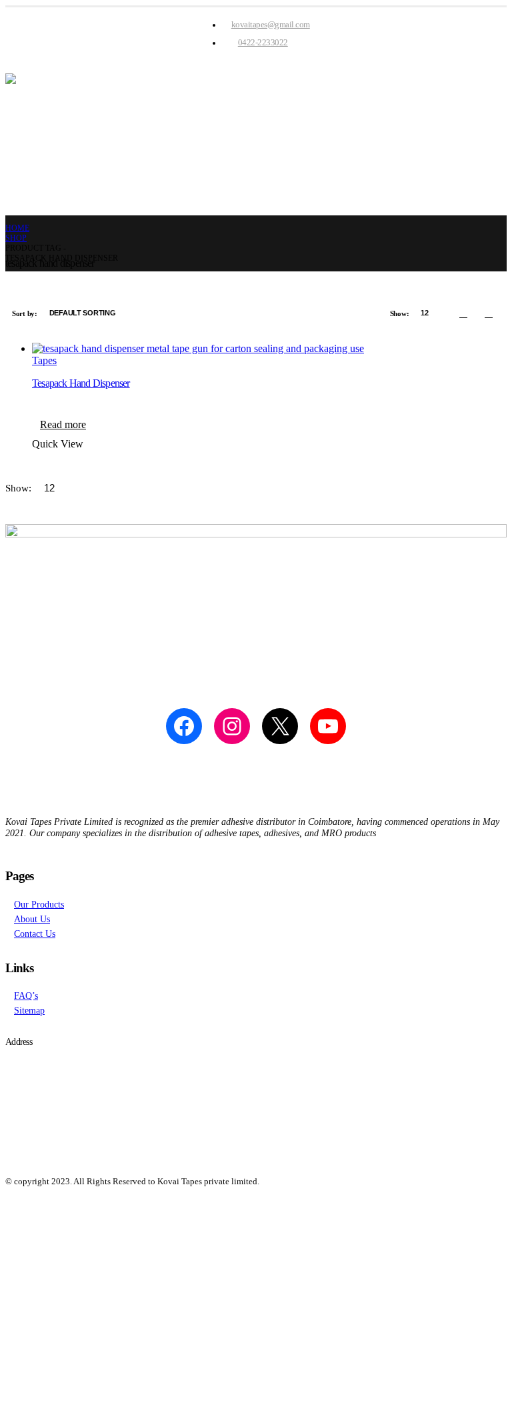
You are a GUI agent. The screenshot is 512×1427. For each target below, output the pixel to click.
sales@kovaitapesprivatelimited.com (90, 1091)
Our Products (39, 904)
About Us (32, 919)
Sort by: (25, 313)
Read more (63, 424)
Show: (400, 313)
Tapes (44, 360)
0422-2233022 (263, 42)
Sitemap (29, 1010)
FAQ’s (26, 995)
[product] (269, 349)
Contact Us (34, 933)
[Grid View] (463, 313)
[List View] (488, 313)
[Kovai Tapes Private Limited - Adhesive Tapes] (256, 137)
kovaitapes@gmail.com (270, 24)
